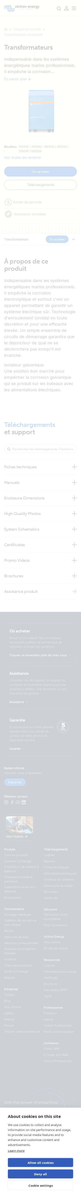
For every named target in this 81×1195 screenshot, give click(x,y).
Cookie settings (40, 1185)
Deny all (40, 1174)
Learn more (16, 1150)
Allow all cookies (41, 1163)
